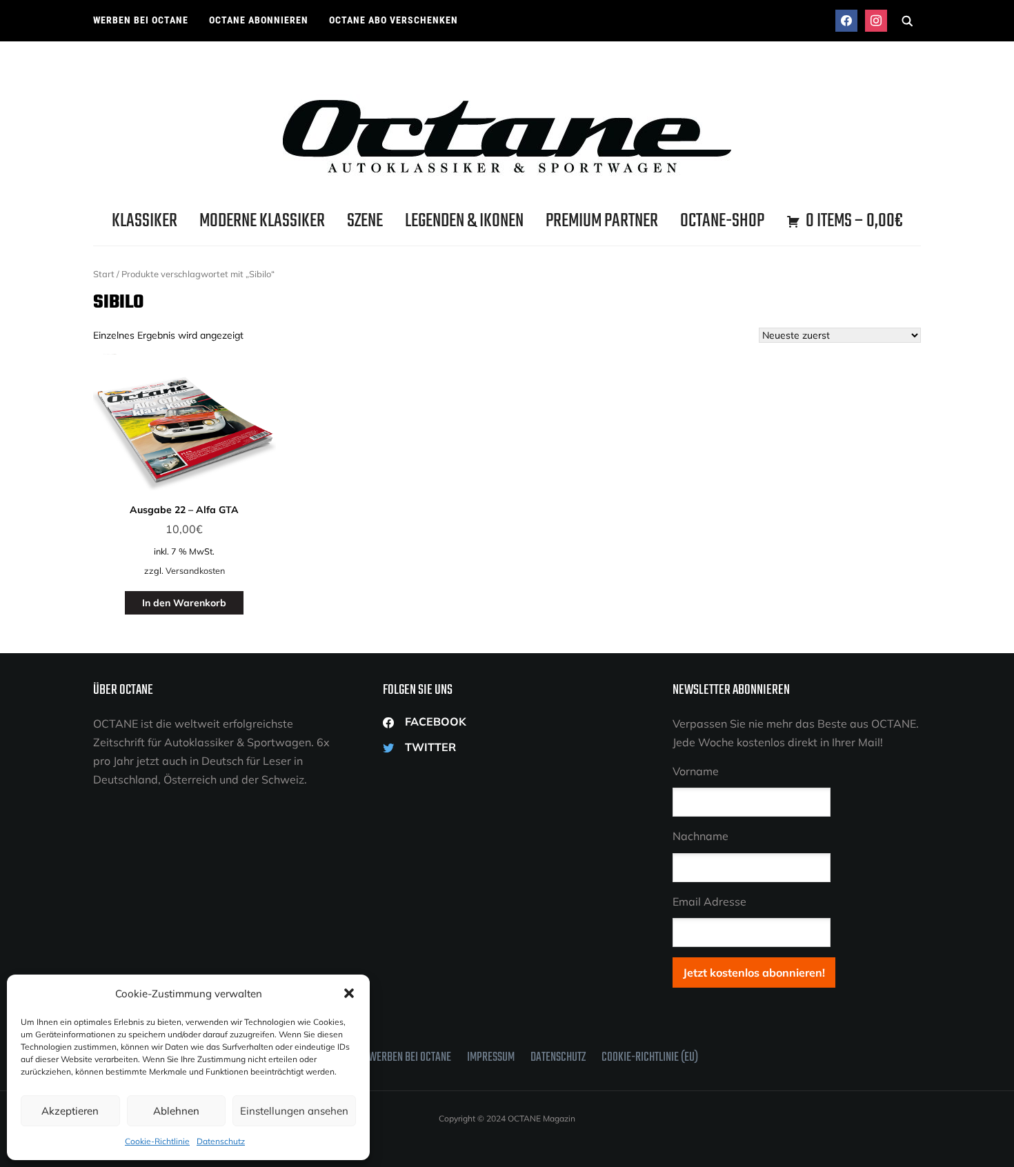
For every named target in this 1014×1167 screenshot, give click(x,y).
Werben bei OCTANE (140, 20)
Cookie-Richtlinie (157, 1141)
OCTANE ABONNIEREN (258, 20)
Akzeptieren (70, 1110)
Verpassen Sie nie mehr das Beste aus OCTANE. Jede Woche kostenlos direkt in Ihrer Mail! (796, 733)
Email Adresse (709, 901)
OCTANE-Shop (722, 221)
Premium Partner (602, 221)
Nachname (700, 836)
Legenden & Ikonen (464, 221)
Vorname (696, 771)
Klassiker (144, 221)
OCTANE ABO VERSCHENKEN (393, 20)
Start (104, 273)
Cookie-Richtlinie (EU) (650, 1058)
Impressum (491, 1058)
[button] (349, 993)
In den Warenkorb (184, 603)
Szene (365, 221)
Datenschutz (221, 1141)
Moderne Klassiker (262, 221)
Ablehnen (176, 1110)
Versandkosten (195, 570)
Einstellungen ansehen (294, 1110)
